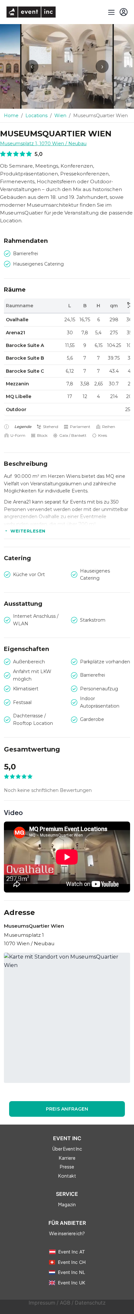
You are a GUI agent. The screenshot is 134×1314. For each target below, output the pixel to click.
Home (11, 115)
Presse (67, 1166)
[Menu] (110, 12)
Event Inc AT (71, 1251)
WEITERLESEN (28, 530)
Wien (60, 115)
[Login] (123, 12)
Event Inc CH (72, 1262)
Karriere (67, 1158)
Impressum (42, 1303)
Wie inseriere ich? (67, 1233)
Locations (36, 115)
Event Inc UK (71, 1282)
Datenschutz (90, 1303)
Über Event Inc (67, 1149)
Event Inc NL (71, 1272)
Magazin (67, 1204)
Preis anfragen (67, 1109)
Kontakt (67, 1176)
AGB (65, 1303)
